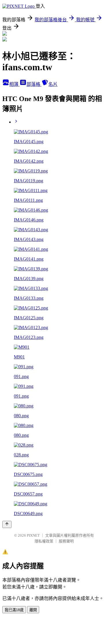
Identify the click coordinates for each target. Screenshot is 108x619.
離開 (33, 610)
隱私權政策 (44, 541)
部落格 (33, 84)
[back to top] (7, 524)
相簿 (14, 84)
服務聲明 (66, 541)
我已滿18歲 (14, 610)
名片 (53, 84)
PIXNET (33, 535)
